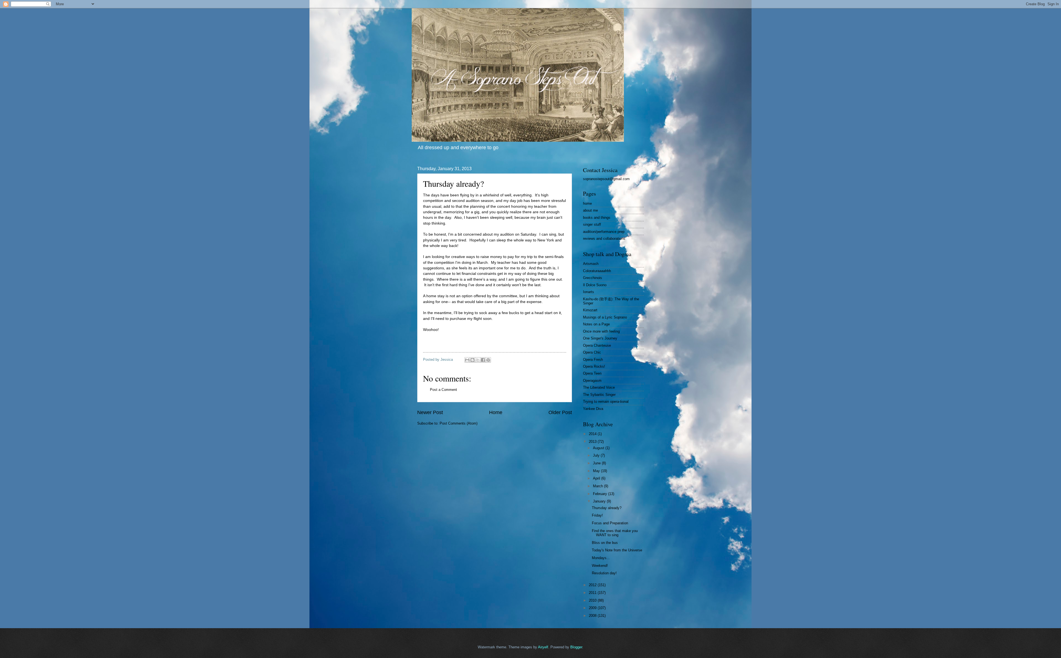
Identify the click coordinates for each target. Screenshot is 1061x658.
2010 (593, 600)
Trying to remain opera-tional (606, 401)
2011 (593, 593)
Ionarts (588, 292)
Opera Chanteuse (597, 345)
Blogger (576, 647)
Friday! (597, 515)
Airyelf (543, 647)
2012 (593, 585)
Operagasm (592, 380)
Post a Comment (443, 390)
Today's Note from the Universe (617, 550)
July (597, 455)
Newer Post (430, 412)
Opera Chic (592, 352)
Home (495, 412)
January (600, 501)
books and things (596, 217)
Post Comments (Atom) (458, 423)
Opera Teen (592, 373)
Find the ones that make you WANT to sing (615, 533)
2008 (593, 616)
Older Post (560, 412)
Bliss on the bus (605, 543)
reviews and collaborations (604, 238)
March (598, 486)
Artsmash (590, 264)
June (597, 463)
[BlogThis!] (472, 360)
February (600, 494)
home (587, 203)
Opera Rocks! (594, 366)
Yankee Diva (593, 409)
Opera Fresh (593, 359)
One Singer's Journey (600, 338)
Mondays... (601, 558)
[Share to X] (477, 360)
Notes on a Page (596, 324)
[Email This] (467, 360)
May (597, 471)
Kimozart (590, 310)
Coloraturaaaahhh (597, 271)
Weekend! (600, 566)
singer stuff (592, 224)
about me (590, 210)
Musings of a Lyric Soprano (605, 317)
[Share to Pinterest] (488, 360)
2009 (593, 608)
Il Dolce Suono (594, 285)
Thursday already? (606, 508)
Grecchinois (592, 278)
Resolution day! (604, 573)
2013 (593, 441)
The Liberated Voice (599, 387)
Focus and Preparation (610, 523)
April (597, 478)
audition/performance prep (603, 232)
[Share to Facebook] (483, 360)
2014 (593, 434)
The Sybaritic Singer (599, 395)
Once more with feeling (601, 331)
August (599, 448)
